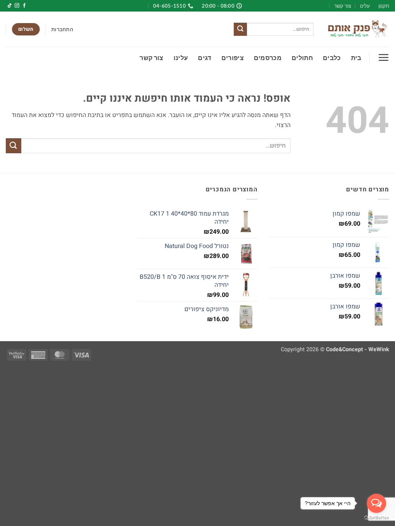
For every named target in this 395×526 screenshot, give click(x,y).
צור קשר (342, 6)
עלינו (365, 6)
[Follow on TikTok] (9, 5)
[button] (62, 29)
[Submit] (240, 29)
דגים (204, 57)
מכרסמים (268, 57)
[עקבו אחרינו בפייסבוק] (24, 5)
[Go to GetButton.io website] (376, 518)
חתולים (302, 57)
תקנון (383, 6)
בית (356, 57)
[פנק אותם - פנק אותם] (357, 29)
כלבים (332, 57)
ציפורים (232, 57)
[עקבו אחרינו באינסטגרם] (17, 5)
